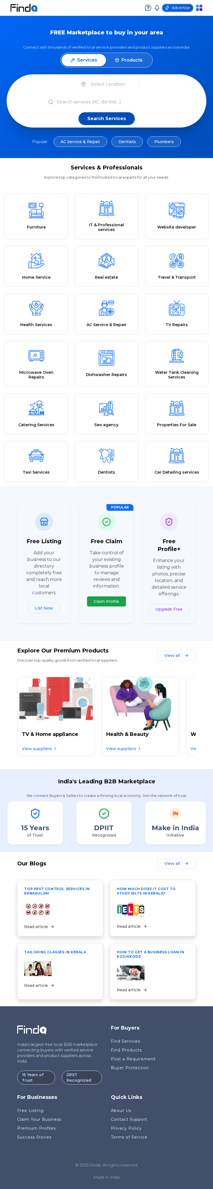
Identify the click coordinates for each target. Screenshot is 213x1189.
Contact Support (129, 1119)
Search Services (106, 118)
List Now (44, 608)
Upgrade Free (168, 609)
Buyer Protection (130, 1067)
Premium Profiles (36, 1128)
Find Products (126, 1050)
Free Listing (30, 1110)
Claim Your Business (39, 1119)
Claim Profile (106, 601)
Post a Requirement (133, 1058)
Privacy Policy (126, 1128)
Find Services (125, 1041)
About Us (121, 1110)
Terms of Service (129, 1137)
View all (172, 655)
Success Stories (34, 1137)
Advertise (181, 7)
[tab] (84, 60)
